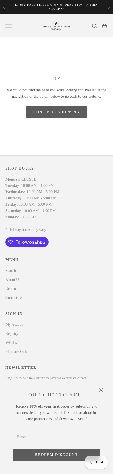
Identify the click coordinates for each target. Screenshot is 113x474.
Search (10, 271)
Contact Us (13, 298)
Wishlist (11, 343)
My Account (14, 324)
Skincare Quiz (16, 352)
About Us (12, 280)
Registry (11, 333)
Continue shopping (56, 112)
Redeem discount (56, 455)
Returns (11, 289)
